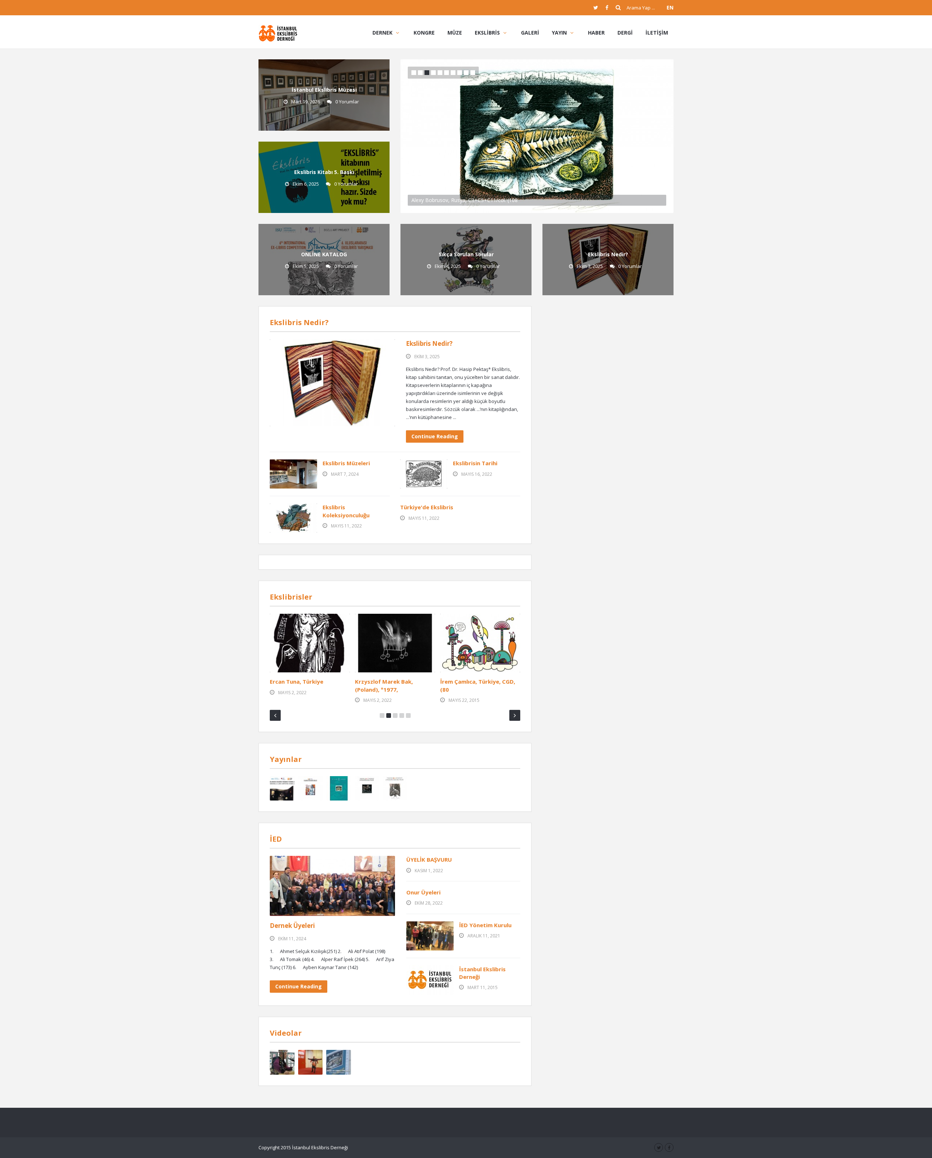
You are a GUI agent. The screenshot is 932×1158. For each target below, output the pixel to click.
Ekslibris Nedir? (608, 254)
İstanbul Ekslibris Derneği (482, 972)
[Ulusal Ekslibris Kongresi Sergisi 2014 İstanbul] (282, 1062)
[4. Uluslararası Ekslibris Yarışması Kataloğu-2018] (310, 788)
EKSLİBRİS (487, 32)
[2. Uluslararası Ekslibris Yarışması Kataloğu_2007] (367, 788)
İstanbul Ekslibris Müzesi (324, 89)
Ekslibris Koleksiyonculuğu (346, 510)
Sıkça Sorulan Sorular (466, 254)
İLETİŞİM (656, 32)
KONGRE (424, 32)
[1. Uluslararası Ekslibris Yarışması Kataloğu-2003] (395, 788)
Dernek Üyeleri (292, 925)
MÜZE (454, 32)
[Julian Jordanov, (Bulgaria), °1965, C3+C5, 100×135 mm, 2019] (395, 643)
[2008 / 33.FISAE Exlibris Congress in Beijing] (310, 1062)
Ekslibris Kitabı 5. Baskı (324, 172)
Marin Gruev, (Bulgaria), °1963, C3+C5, (302, 685)
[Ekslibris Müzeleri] (293, 474)
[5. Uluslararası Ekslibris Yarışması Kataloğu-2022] (282, 788)
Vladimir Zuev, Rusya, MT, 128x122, (475, 685)
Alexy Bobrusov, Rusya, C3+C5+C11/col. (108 (464, 200)
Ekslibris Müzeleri (346, 463)
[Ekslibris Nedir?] (332, 382)
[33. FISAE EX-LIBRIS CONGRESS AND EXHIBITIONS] (338, 1062)
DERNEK (382, 32)
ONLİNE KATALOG (324, 254)
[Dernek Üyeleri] (332, 886)
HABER (596, 32)
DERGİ (625, 32)
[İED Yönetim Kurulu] (430, 935)
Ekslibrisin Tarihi (475, 463)
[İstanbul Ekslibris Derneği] (277, 32)
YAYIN (559, 32)
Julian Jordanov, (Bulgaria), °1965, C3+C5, (391, 685)
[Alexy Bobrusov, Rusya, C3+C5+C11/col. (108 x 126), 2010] (537, 135)
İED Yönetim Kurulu (485, 925)
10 (472, 72)
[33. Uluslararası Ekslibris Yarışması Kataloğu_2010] (338, 788)
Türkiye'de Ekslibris (426, 507)
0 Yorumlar (347, 101)
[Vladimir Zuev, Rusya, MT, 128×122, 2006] (480, 643)
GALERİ (530, 32)
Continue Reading (434, 436)
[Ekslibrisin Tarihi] (423, 474)
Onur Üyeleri (423, 892)
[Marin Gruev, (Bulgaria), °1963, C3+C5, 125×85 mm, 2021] (310, 643)
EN (670, 7)
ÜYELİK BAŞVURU (429, 859)
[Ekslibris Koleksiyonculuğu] (293, 518)
